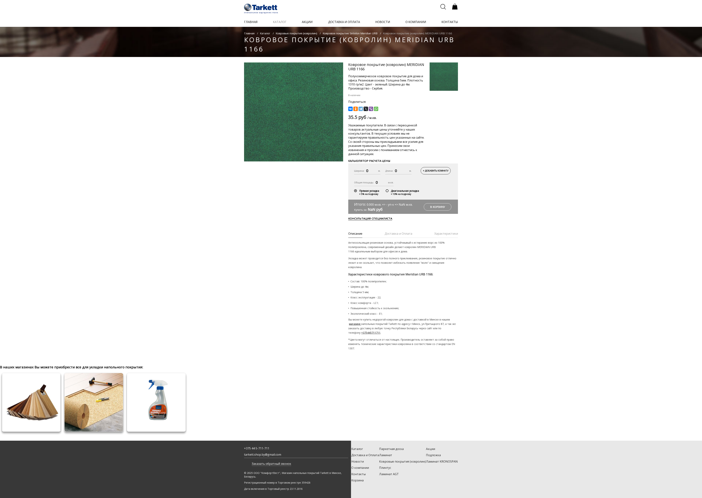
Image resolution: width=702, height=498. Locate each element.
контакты (449, 22)
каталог (279, 22)
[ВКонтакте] (350, 109)
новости (382, 22)
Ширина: (359, 170)
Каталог (265, 33)
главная (251, 22)
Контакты (358, 474)
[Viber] (371, 109)
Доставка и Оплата (365, 455)
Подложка (433, 455)
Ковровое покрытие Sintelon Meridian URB (350, 33)
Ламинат (385, 455)
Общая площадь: (364, 182)
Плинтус (385, 468)
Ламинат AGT (389, 474)
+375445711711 (370, 332)
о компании (415, 22)
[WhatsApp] (376, 109)
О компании (360, 468)
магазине (355, 324)
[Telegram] (360, 109)
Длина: (389, 170)
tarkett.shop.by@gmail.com (262, 455)
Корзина (357, 480)
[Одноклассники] (355, 109)
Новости (357, 461)
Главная (249, 33)
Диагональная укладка (405, 190)
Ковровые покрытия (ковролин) (296, 33)
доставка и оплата (344, 22)
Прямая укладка (369, 190)
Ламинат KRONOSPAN (442, 461)
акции (307, 22)
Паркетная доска (391, 449)
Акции (430, 449)
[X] (366, 109)
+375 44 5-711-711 (256, 448)
